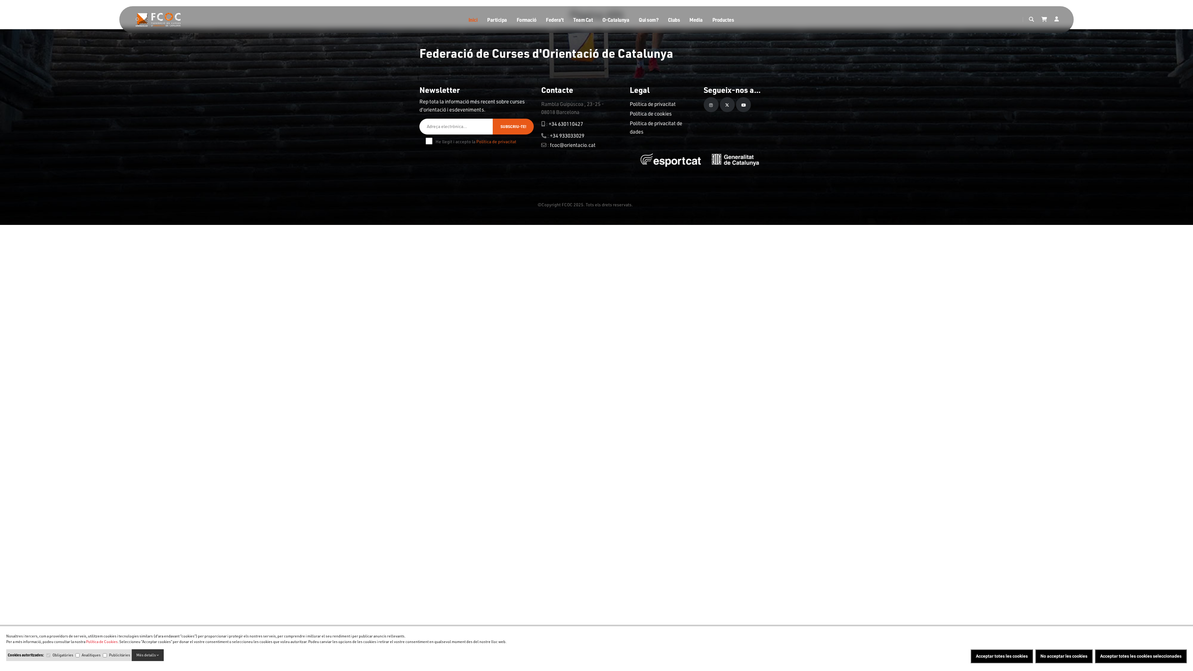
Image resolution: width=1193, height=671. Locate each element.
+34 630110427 (566, 124)
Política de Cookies (102, 641)
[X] (727, 104)
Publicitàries (119, 655)
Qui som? (648, 19)
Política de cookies (651, 113)
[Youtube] (743, 104)
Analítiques (91, 655)
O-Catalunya (615, 19)
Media (696, 19)
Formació (527, 19)
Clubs (674, 19)
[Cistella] (1044, 20)
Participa (497, 19)
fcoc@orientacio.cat (573, 145)
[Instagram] (711, 104)
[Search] (1031, 19)
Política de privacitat (496, 141)
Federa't (555, 19)
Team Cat (583, 19)
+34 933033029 (567, 135)
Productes (723, 19)
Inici (473, 19)
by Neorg (642, 204)
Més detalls (146, 655)
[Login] (1056, 20)
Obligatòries (63, 655)
